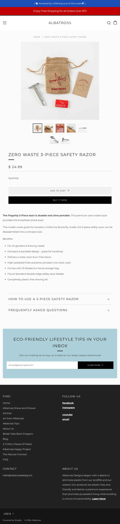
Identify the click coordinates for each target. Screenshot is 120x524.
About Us (8, 428)
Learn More (99, 498)
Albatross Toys (11, 423)
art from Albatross (13, 418)
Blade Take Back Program (18, 433)
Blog (5, 438)
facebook (68, 402)
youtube (67, 414)
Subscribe (94, 365)
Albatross (60, 23)
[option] (60, 81)
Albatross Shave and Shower (19, 408)
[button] (37, 128)
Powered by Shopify (12, 520)
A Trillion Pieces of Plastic (17, 444)
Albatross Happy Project (17, 449)
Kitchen (7, 413)
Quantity (13, 178)
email (65, 419)
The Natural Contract (15, 454)
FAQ (5, 459)
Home (36, 37)
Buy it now (60, 200)
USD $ (7, 513)
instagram (68, 407)
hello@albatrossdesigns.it (17, 475)
